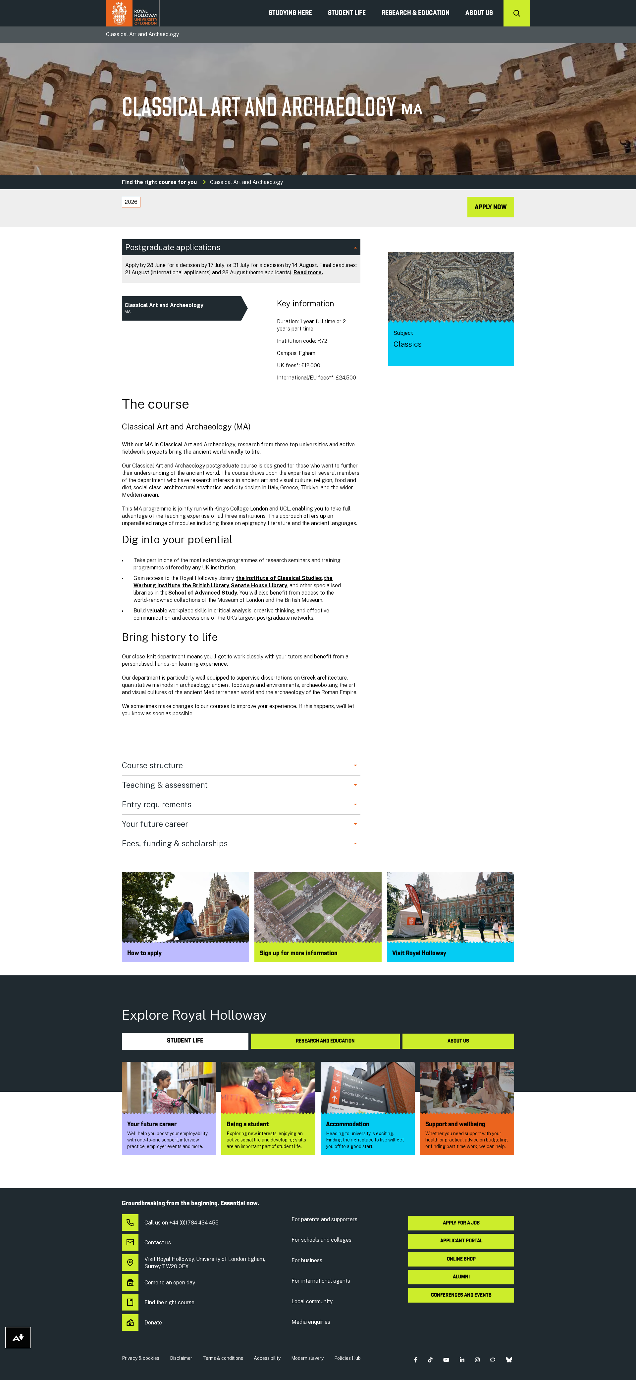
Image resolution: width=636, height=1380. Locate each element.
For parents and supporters (324, 1219)
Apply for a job (461, 1223)
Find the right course (169, 1302)
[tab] (131, 202)
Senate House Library (259, 585)
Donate (153, 1322)
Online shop (461, 1259)
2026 (131, 202)
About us (479, 13)
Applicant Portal (461, 1241)
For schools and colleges (321, 1240)
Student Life (347, 13)
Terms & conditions (223, 1358)
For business (307, 1260)
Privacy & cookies (140, 1358)
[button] (415, 1359)
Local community (312, 1301)
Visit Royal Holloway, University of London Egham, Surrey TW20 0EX (204, 1262)
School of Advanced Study (202, 593)
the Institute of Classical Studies (279, 578)
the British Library (205, 585)
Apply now (491, 207)
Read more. (308, 272)
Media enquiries (311, 1322)
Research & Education (416, 13)
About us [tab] (458, 1041)
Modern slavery (307, 1358)
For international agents (321, 1281)
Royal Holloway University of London (133, 13)
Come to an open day (169, 1282)
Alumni (461, 1277)
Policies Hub (347, 1358)
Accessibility (267, 1358)
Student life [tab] (185, 1041)
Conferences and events (461, 1295)
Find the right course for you (159, 182)
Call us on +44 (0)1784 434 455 (181, 1223)
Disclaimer (181, 1358)
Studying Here (290, 13)
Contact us (157, 1242)
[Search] (517, 13)
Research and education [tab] (325, 1041)
